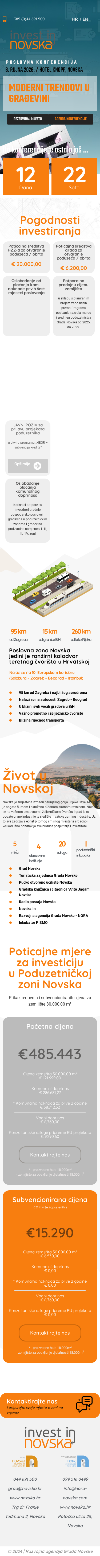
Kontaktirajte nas (50, 1155)
